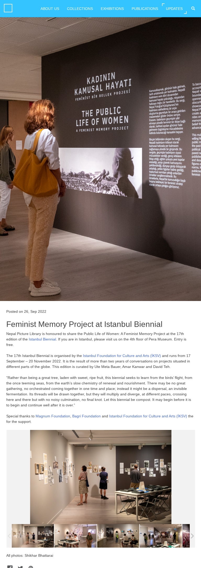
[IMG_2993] (75, 536)
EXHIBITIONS (112, 9)
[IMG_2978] (33, 536)
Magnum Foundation (53, 416)
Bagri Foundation (86, 416)
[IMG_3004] (118, 536)
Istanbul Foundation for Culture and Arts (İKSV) (122, 356)
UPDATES (174, 9)
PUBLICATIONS (145, 9)
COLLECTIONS (80, 9)
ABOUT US (50, 9)
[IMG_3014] (161, 536)
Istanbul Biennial (42, 339)
